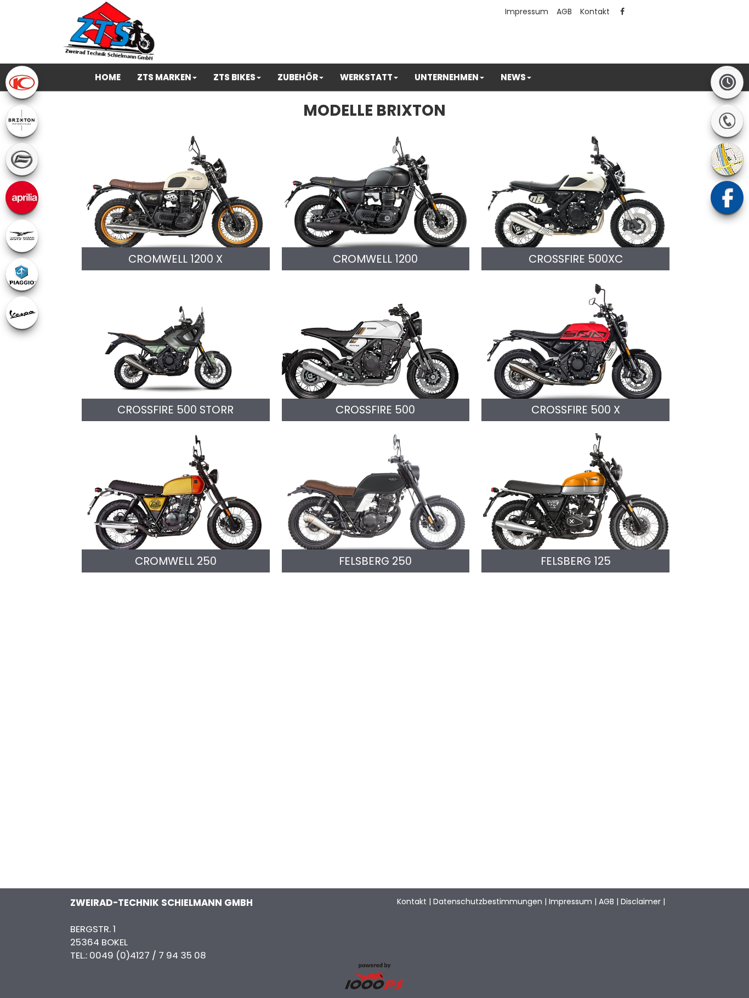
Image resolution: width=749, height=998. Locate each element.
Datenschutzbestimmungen (487, 901)
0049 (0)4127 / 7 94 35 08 (147, 955)
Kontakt (595, 11)
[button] (167, 77)
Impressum (526, 11)
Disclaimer (641, 901)
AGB (564, 11)
